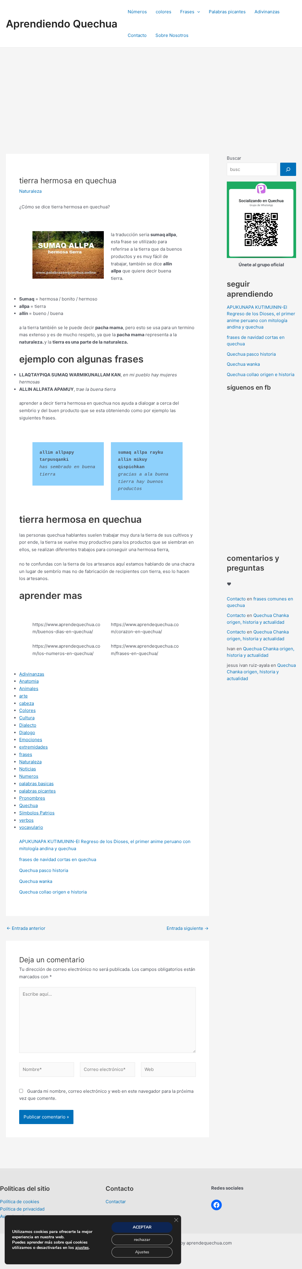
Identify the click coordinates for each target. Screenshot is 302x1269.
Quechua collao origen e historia (53, 892)
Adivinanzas (267, 11)
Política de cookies (19, 1201)
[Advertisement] (151, 91)
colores (163, 11)
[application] (197, 12)
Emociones (30, 739)
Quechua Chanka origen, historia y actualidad (261, 671)
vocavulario (31, 827)
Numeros (28, 776)
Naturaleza (30, 191)
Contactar (116, 1201)
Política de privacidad (22, 1209)
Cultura (27, 718)
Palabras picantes (227, 11)
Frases (187, 11)
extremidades (33, 747)
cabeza (26, 703)
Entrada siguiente (188, 928)
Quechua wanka (35, 881)
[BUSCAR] (288, 169)
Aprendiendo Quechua (61, 23)
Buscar (234, 158)
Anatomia (29, 681)
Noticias (27, 769)
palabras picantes (37, 791)
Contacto (137, 35)
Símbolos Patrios (37, 813)
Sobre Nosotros (171, 35)
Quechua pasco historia (43, 870)
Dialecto (27, 725)
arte (23, 696)
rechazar (142, 1239)
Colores (27, 710)
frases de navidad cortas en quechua (57, 859)
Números (137, 11)
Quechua (28, 805)
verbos (26, 820)
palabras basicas (36, 783)
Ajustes (142, 1252)
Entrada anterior (25, 928)
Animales (28, 688)
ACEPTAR (142, 1227)
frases (25, 754)
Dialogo (27, 732)
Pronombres (32, 798)
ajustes (82, 1247)
